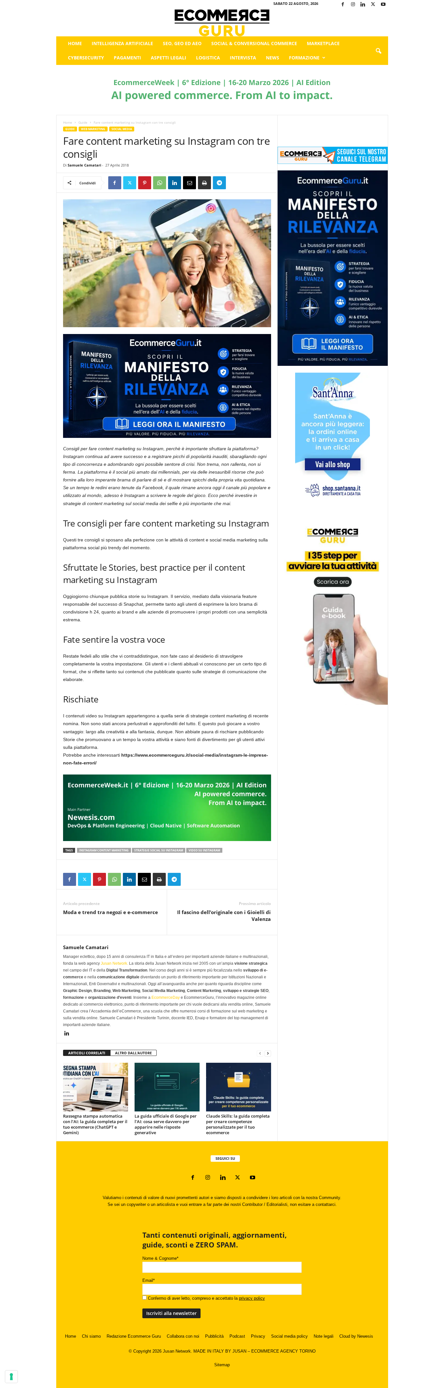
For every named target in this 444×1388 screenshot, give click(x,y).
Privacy (258, 1336)
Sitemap (222, 1364)
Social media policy (289, 1336)
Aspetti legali (168, 58)
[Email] (189, 182)
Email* (148, 1280)
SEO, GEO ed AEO (182, 43)
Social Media (121, 129)
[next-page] (268, 1053)
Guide (82, 122)
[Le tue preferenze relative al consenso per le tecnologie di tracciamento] (11, 1376)
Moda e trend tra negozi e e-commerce (110, 912)
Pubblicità (214, 1336)
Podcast (237, 1336)
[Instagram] (353, 4)
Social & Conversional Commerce (254, 43)
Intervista (243, 58)
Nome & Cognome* (160, 1258)
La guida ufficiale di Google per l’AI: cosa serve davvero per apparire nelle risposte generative (166, 1124)
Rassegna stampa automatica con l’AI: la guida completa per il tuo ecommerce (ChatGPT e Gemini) (95, 1124)
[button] (378, 51)
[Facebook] (343, 4)
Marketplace (323, 43)
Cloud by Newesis (356, 1336)
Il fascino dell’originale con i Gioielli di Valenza (224, 915)
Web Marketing (93, 129)
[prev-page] (260, 1053)
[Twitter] (373, 4)
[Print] (204, 182)
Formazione (304, 58)
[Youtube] (383, 4)
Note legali (323, 1336)
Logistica (208, 58)
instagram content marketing (104, 850)
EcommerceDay (165, 997)
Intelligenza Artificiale (122, 43)
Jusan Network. (114, 963)
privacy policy (252, 1298)
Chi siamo (91, 1336)
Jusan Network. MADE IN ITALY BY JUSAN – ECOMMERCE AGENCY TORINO (239, 1351)
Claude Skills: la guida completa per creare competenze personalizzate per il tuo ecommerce (238, 1124)
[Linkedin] (363, 4)
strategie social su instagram (158, 850)
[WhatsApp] (159, 182)
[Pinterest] (144, 182)
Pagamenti (127, 58)
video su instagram (204, 850)
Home (75, 43)
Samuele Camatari (84, 165)
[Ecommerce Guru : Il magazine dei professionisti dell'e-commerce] (222, 22)
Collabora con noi (183, 1336)
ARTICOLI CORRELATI (86, 1052)
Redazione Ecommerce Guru (134, 1336)
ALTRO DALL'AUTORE (133, 1052)
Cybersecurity (86, 58)
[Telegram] (219, 182)
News (272, 58)
